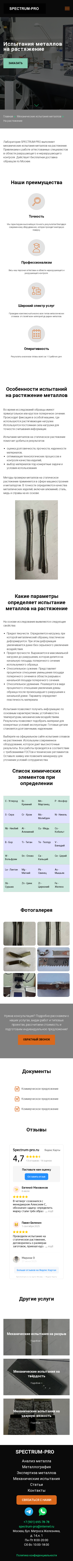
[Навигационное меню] (67, 8)
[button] (15, 555)
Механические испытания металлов (39, 1099)
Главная (8, 1099)
